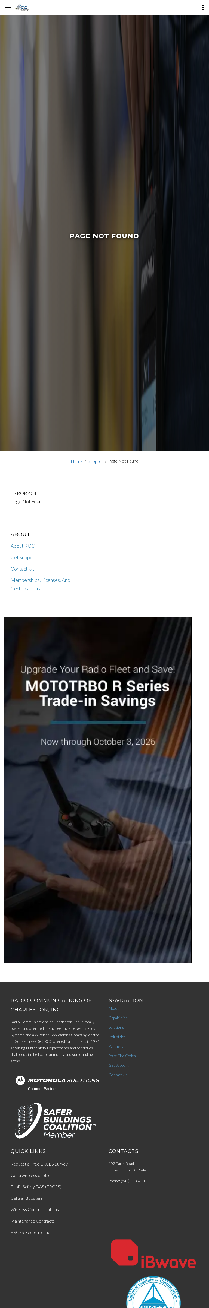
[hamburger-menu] (7, 7)
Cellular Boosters (27, 1198)
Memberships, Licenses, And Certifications (40, 584)
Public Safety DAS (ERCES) (36, 1186)
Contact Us (23, 569)
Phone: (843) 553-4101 (128, 1181)
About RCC (23, 546)
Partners (116, 1046)
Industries (117, 1036)
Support (95, 461)
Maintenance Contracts (33, 1220)
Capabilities (118, 1017)
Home (77, 461)
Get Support (23, 557)
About (114, 1008)
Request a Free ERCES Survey (39, 1163)
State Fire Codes (122, 1055)
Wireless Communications (35, 1209)
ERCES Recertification (32, 1232)
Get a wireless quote (30, 1175)
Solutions (116, 1027)
